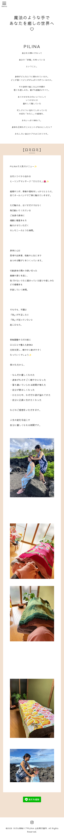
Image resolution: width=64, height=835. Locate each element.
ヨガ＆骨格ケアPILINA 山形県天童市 (30, 828)
